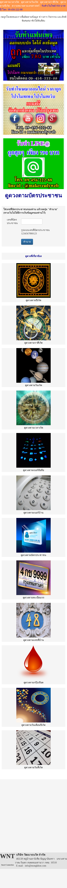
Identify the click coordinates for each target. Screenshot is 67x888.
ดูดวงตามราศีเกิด (49, 2)
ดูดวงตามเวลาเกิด (9, 2)
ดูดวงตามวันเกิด (29, 2)
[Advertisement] (33, 813)
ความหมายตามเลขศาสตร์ (26, 6)
